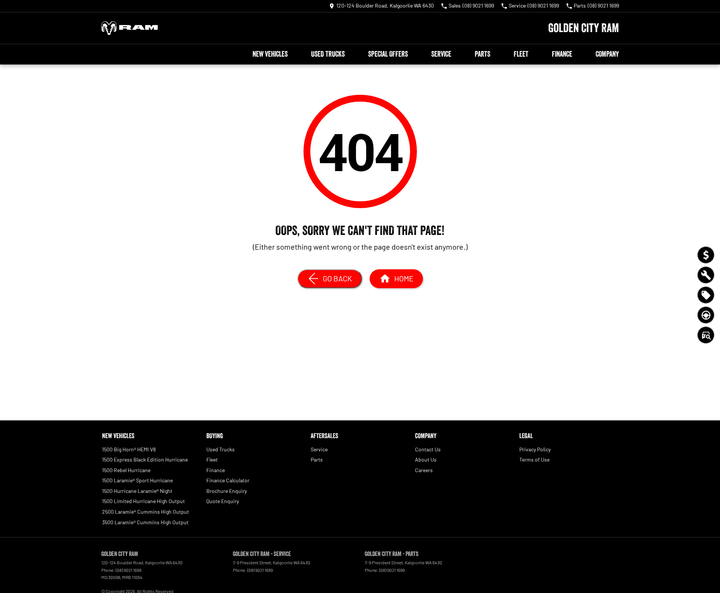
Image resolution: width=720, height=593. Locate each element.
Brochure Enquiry (226, 491)
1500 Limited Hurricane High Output (143, 501)
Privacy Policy (535, 449)
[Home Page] (129, 28)
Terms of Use (534, 459)
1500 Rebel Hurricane (126, 470)
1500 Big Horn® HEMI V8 (129, 449)
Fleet (521, 54)
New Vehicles (270, 54)
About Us (426, 459)
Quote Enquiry (222, 501)
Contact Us (428, 449)
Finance (562, 54)
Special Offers (388, 54)
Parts (482, 54)
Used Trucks (328, 54)
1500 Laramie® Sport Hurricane (137, 480)
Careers (424, 470)
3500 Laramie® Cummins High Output (145, 522)
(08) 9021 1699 (128, 570)
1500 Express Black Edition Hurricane (145, 459)
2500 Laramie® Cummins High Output (145, 511)
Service (441, 54)
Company (607, 54)
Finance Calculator (227, 480)
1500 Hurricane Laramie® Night (137, 491)
